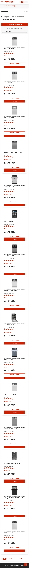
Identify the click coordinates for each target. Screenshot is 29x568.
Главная (4, 11)
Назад (26, 11)
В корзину (14, 67)
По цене (8, 31)
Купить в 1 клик (14, 64)
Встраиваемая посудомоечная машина (14, 47)
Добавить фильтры (15, 24)
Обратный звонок (8, 6)
